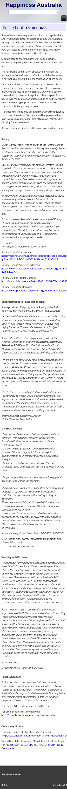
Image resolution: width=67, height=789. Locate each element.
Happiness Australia (34, 4)
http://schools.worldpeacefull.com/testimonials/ (28, 715)
